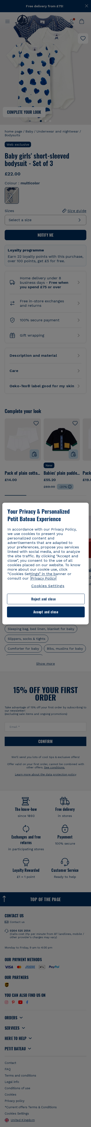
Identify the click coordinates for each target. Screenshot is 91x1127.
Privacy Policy (43, 578)
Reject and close (43, 598)
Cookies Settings (47, 586)
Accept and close (45, 612)
